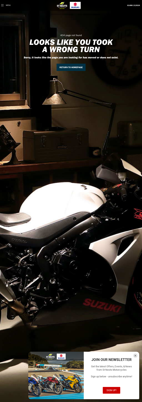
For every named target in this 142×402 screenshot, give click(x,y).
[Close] (135, 355)
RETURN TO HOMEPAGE (71, 67)
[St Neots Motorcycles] (69, 5)
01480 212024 (133, 5)
